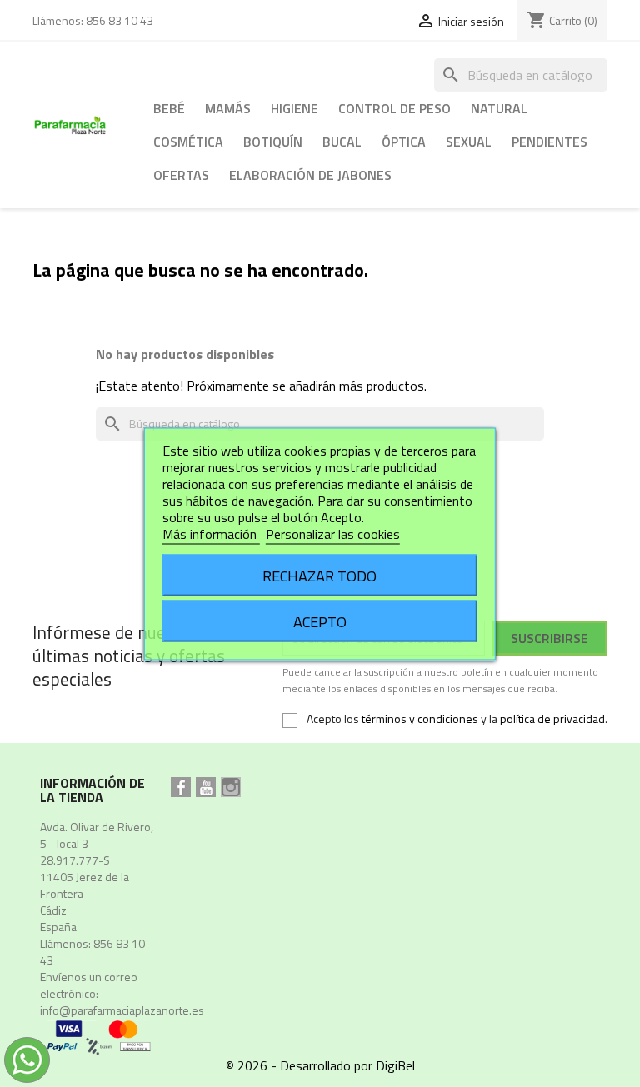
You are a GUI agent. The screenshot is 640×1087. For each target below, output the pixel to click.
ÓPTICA (404, 142)
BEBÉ (169, 108)
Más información (211, 533)
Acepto (320, 620)
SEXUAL (469, 142)
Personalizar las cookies (333, 533)
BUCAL (342, 142)
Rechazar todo (319, 574)
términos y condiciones (420, 718)
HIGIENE (294, 108)
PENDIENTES (550, 142)
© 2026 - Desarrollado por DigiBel (320, 1065)
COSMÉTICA (188, 142)
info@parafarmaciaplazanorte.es (122, 1010)
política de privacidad (552, 718)
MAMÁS (228, 108)
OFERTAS (181, 175)
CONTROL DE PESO (394, 108)
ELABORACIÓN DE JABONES (310, 175)
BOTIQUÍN (272, 142)
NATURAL (499, 108)
